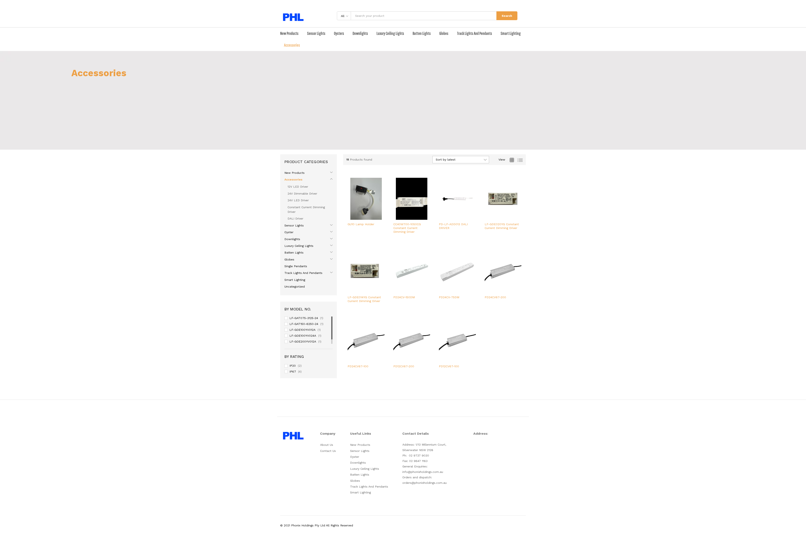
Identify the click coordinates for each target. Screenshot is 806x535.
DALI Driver (295, 218)
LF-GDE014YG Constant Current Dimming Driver (364, 299)
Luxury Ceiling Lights (298, 245)
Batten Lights (294, 252)
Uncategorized (294, 286)
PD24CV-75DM (449, 297)
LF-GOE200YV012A (302, 341)
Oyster (288, 232)
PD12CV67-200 (403, 366)
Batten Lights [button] (422, 33)
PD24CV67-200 (495, 297)
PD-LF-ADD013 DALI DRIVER (453, 226)
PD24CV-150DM (404, 297)
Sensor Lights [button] (316, 33)
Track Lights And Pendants (303, 273)
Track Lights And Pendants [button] (474, 33)
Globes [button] (443, 33)
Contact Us (328, 451)
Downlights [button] (360, 33)
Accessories (293, 179)
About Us (326, 444)
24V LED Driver (298, 200)
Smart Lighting (511, 33)
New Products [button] (289, 33)
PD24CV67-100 (358, 366)
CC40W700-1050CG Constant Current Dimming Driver (407, 227)
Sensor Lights (294, 225)
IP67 (292, 371)
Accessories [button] (292, 45)
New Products (294, 172)
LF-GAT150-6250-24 (303, 324)
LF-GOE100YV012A (302, 329)
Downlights (292, 239)
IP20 (292, 365)
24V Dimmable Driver (302, 193)
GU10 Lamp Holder (361, 224)
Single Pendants (295, 266)
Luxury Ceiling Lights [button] (390, 33)
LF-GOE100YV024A (302, 335)
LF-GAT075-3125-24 (303, 318)
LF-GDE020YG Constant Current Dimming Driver (502, 226)
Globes (289, 259)
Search (507, 15)
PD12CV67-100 (449, 366)
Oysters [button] (339, 33)
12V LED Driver (298, 186)
